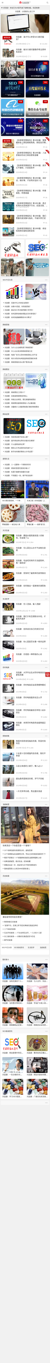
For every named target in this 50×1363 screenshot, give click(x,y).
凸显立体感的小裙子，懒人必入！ (30, 766)
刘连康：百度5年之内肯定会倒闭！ (17, 303)
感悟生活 (6, 459)
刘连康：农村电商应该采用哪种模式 (31, 685)
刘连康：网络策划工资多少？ (15, 392)
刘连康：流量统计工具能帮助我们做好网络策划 (22, 407)
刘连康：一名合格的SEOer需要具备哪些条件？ (20, 1075)
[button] (22, 30)
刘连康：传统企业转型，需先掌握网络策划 (20, 399)
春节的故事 (8, 940)
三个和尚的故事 (10, 929)
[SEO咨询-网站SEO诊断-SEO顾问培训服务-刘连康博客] (24, 2)
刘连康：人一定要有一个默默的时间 (18, 464)
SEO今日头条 (8, 280)
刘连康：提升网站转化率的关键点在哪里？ (20, 441)
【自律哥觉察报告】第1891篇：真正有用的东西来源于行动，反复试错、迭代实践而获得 (31, 205)
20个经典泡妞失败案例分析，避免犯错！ (19, 850)
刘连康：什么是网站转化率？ (15, 444)
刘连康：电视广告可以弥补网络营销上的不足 (21, 355)
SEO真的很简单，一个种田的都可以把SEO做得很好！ (13, 501)
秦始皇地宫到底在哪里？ (13, 917)
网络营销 (6, 325)
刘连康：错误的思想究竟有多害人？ (18, 468)
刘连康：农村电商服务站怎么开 (29, 698)
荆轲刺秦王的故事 (10, 922)
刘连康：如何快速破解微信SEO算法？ (18, 317)
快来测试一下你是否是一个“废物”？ (17, 846)
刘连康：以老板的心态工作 (25, 11)
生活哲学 (6, 599)
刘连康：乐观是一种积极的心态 (29, 654)
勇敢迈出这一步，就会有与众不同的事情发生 (20, 865)
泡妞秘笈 (6, 804)
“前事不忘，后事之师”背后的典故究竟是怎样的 (21, 925)
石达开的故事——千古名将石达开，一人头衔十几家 (23, 933)
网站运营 (6, 414)
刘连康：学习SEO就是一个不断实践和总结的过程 (21, 1097)
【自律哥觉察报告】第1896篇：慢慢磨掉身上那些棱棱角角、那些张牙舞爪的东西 (31, 142)
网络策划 (6, 369)
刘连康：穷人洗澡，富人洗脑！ (29, 604)
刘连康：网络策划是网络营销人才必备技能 (20, 403)
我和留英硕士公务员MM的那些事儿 (17, 869)
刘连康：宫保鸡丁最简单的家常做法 (31, 573)
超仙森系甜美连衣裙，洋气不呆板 (30, 779)
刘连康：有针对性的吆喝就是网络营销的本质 (21, 358)
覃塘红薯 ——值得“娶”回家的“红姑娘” (38, 524)
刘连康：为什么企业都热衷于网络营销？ (19, 347)
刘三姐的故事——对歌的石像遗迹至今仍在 (19, 936)
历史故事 (6, 876)
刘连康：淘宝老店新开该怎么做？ (17, 437)
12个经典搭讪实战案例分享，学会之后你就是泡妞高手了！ (25, 854)
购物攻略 (6, 736)
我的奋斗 (5, 959)
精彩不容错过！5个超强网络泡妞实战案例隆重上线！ (23, 858)
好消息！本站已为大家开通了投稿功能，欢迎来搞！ (22, 8)
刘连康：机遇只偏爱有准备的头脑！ (18, 472)
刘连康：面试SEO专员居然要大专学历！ (19, 310)
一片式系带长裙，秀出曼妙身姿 (29, 791)
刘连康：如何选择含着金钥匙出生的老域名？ (21, 314)
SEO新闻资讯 (19, 947)
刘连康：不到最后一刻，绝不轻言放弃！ (19, 475)
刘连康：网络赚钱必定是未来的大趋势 (17, 1025)
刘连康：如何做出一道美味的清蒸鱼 (31, 586)
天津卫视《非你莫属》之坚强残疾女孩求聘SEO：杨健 (38, 501)
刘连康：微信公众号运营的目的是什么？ (19, 448)
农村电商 (6, 667)
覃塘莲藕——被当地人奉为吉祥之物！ (13, 524)
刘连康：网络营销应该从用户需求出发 (18, 362)
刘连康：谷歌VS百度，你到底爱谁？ (18, 306)
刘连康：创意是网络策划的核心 (16, 396)
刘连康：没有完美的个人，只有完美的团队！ (19, 981)
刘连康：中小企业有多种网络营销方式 (18, 351)
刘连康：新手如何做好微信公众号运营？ (19, 452)
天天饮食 (6, 530)
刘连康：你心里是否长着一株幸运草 (31, 642)
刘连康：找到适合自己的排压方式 (30, 629)
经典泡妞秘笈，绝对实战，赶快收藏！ (18, 861)
